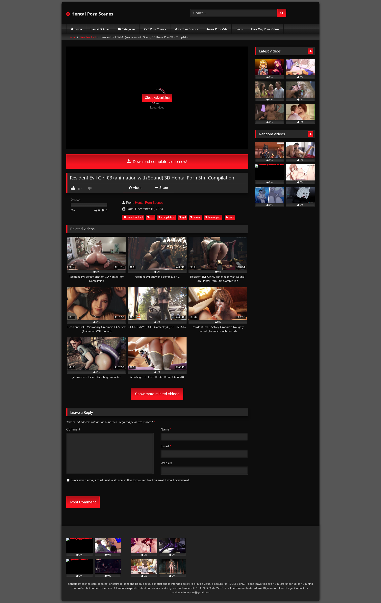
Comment (73, 429)
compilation (167, 217)
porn (231, 217)
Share (163, 187)
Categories (128, 29)
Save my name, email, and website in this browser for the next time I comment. (130, 480)
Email (166, 446)
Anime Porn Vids (216, 29)
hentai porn (214, 217)
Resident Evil (88, 37)
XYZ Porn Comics (155, 29)
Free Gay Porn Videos (265, 29)
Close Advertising (157, 97)
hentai (196, 217)
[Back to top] (368, 591)
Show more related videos (157, 394)
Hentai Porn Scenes (91, 14)
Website (166, 463)
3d (152, 217)
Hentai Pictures (100, 29)
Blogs (239, 29)
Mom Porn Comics (186, 29)
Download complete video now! (159, 161)
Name (166, 429)
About (136, 187)
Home (78, 29)
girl (184, 217)
